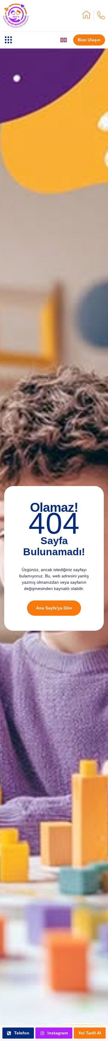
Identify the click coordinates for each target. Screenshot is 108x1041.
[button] (8, 40)
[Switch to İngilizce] (63, 40)
